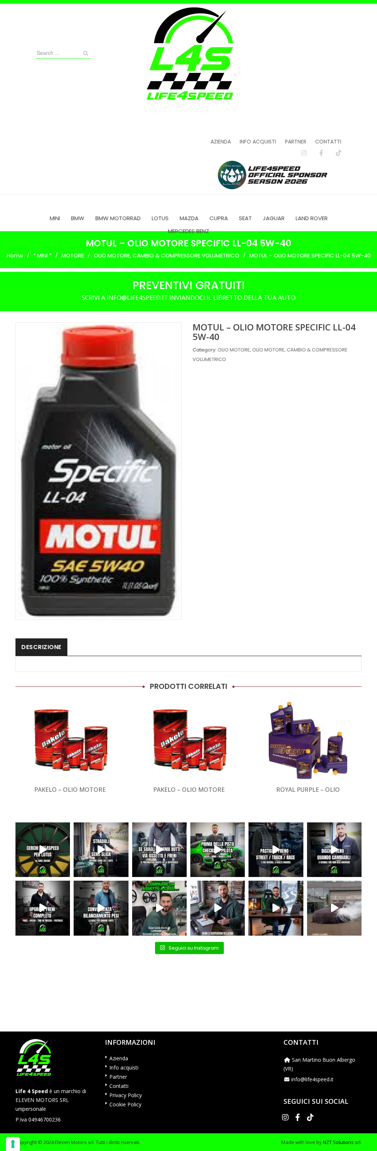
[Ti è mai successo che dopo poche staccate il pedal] (334, 849)
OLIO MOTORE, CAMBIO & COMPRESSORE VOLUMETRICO (166, 255)
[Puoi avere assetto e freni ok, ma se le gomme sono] (159, 849)
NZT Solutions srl (341, 1142)
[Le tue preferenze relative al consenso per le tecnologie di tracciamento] (13, 1144)
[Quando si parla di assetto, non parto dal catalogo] (159, 908)
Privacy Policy (125, 1095)
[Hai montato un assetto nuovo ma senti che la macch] (101, 908)
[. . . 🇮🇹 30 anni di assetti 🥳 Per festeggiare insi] (334, 908)
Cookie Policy (125, 1104)
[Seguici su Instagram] (304, 153)
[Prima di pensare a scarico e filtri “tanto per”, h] (217, 908)
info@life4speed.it (312, 1079)
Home (15, 255)
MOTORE (72, 255)
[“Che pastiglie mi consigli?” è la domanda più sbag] (276, 849)
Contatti (328, 141)
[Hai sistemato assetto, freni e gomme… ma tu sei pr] (217, 849)
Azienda (221, 141)
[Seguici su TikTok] (338, 153)
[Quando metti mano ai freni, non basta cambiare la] (42, 908)
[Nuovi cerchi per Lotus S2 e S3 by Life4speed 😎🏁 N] (42, 849)
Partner (295, 141)
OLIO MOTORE (234, 349)
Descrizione (41, 647)
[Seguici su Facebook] (321, 153)
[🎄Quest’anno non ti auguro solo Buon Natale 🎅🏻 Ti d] (276, 908)
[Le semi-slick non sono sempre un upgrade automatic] (101, 849)
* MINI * (42, 255)
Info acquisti (258, 141)
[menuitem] (55, 218)
